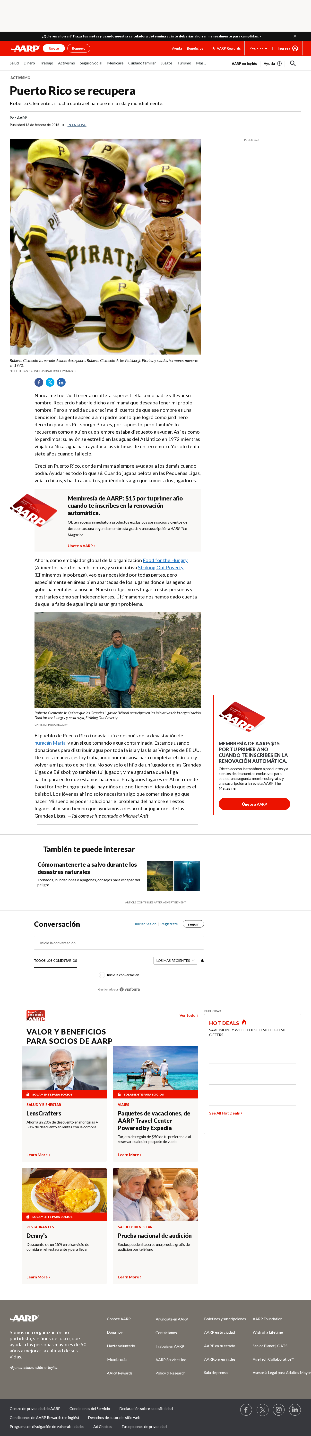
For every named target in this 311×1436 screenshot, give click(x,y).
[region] (119, 959)
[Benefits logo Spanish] (35, 1019)
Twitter (52, 384)
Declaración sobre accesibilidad (146, 1408)
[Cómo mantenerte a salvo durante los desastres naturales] (173, 876)
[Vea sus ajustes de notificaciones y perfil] (202, 960)
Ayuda (177, 48)
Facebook (41, 384)
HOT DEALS (224, 1023)
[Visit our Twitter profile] (263, 1410)
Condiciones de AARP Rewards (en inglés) (44, 1417)
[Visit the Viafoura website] (129, 989)
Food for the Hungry (165, 560)
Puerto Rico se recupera (73, 90)
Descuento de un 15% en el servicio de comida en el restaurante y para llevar (57, 1246)
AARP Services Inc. (171, 1359)
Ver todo (188, 1015)
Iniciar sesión (145, 924)
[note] (105, 365)
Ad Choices (102, 1426)
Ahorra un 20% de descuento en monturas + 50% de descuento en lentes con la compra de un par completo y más (63, 1124)
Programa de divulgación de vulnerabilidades (47, 1426)
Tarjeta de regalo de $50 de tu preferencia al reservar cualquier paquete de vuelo (154, 1139)
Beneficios (195, 48)
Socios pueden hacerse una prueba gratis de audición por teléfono (154, 1246)
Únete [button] (54, 48)
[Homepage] (25, 48)
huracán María (50, 743)
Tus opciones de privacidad (144, 1426)
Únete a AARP (80, 545)
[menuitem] (14, 66)
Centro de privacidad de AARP (35, 1408)
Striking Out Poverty (160, 567)
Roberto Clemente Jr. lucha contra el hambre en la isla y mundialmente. (86, 103)
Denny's (36, 1235)
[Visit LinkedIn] (295, 1410)
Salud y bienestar (43, 1105)
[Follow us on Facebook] (246, 1410)
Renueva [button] (79, 48)
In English (77, 125)
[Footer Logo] (48, 1318)
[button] (295, 36)
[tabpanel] (266, 63)
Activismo (20, 78)
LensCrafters (43, 1113)
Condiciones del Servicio (89, 1408)
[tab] (55, 961)
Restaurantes (40, 1227)
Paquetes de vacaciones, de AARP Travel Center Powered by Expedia (154, 1120)
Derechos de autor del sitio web (114, 1417)
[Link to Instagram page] (279, 1410)
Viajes (123, 1105)
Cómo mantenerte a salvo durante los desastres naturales (87, 868)
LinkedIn (63, 384)
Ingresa (284, 48)
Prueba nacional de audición (155, 1235)
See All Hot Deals (224, 1113)
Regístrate (258, 48)
